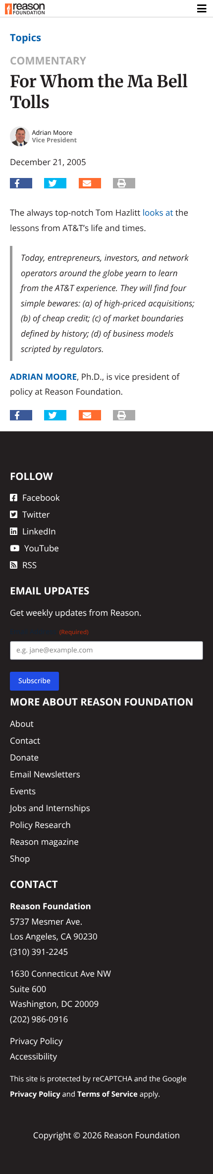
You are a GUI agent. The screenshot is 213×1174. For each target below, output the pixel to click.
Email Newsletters (45, 774)
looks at (158, 212)
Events (23, 791)
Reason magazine (44, 841)
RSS (29, 565)
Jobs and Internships (50, 808)
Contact (25, 740)
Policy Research (40, 824)
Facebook (41, 497)
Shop (20, 858)
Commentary (48, 61)
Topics (25, 37)
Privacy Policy (36, 1041)
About (22, 723)
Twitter (36, 514)
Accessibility (33, 1056)
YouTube (41, 548)
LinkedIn (39, 531)
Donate (24, 757)
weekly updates (56, 612)
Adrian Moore (43, 376)
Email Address (49, 632)
